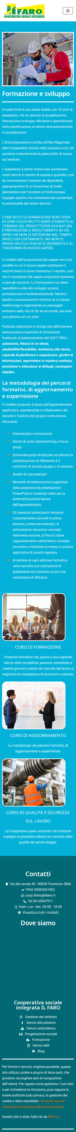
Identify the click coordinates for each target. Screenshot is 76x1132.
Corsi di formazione (38, 647)
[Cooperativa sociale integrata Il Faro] (25, 10)
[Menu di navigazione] (68, 10)
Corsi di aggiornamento (38, 735)
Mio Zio (54, 1117)
